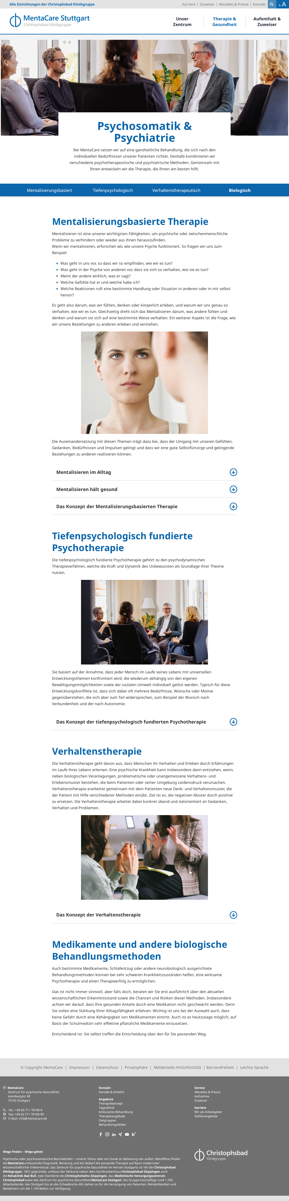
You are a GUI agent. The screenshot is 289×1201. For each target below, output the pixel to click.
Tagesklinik (106, 1108)
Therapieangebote (112, 1116)
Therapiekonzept (111, 1103)
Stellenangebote (206, 1116)
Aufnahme (201, 1096)
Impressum (79, 1067)
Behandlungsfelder (112, 1125)
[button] (144, 472)
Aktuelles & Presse (207, 1092)
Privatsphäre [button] (136, 1067)
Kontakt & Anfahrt (111, 1092)
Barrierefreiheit (220, 1067)
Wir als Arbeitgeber (208, 1112)
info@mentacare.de (33, 1118)
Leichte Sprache (254, 1067)
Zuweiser (200, 1100)
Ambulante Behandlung (116, 1112)
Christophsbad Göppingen (141, 1171)
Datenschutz (107, 1067)
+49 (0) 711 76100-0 (28, 1110)
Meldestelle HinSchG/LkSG (177, 1067)
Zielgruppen (107, 1120)
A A (282, 4)
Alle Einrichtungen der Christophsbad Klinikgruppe (52, 4)
